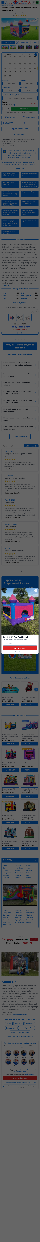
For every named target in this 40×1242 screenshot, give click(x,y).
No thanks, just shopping (20, 651)
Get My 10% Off (20, 648)
